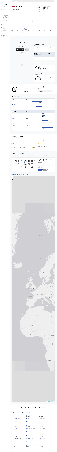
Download (40, 169)
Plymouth (15, 435)
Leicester (15, 428)
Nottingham (15, 431)
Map (3, 21)
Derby (40, 428)
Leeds (40, 438)
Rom (21, 113)
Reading (28, 415)
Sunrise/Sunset (5, 20)
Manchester (41, 435)
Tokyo (13, 127)
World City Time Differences (5, 19)
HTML (22, 56)
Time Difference (5, 14)
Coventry (41, 421)
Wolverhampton (29, 428)
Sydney (13, 130)
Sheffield (28, 435)
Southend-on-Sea (42, 425)
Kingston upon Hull (29, 441)
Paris (17, 113)
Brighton (15, 418)
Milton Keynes (28, 421)
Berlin (13, 113)
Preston (40, 441)
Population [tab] (27, 174)
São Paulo (13, 106)
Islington (40, 418)
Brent (40, 415)
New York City (14, 104)
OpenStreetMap (51, 401)
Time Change (4, 16)
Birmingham (28, 425)
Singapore (13, 125)
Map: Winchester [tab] (14, 174)
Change (4, 6)
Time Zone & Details (5, 15)
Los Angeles (14, 99)
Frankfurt (15, 113)
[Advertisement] (33, 20)
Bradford (15, 441)
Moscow (13, 116)
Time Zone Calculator (6, 17)
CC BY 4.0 (39, 162)
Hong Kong (13, 123)
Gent (40, 445)
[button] (5, 25)
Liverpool (28, 438)
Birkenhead (15, 438)
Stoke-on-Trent (41, 431)
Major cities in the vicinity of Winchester (25, 412)
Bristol (15, 421)
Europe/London (50, 47)
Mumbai (13, 120)
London (27, 418)
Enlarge (45, 169)
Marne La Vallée (29, 445)
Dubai (13, 118)
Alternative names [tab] (21, 174)
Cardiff (15, 425)
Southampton (16, 415)
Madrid (20, 113)
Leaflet (48, 401)
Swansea (28, 431)
